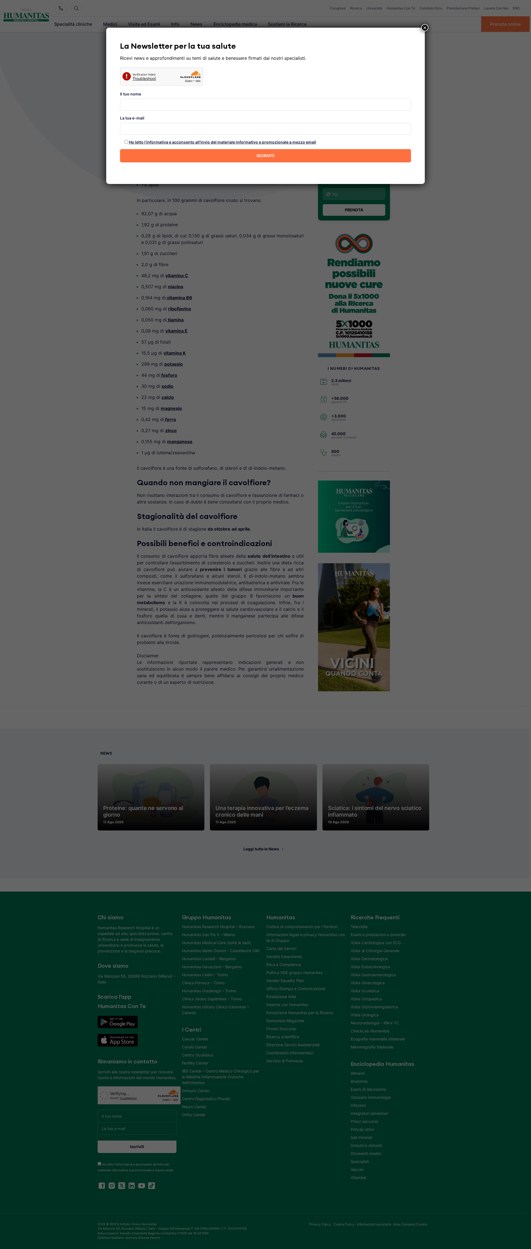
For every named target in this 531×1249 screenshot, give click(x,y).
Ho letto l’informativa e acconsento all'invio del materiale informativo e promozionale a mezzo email (222, 142)
